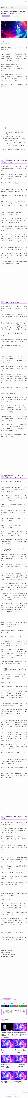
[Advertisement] (14, 106)
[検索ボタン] (26, 2)
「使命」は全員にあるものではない (14, 136)
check (15, 999)
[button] (3, 1006)
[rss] (14, 1094)
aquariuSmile (14, 2)
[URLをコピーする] (25, 1006)
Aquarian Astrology (6, 16)
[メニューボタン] (2, 2)
